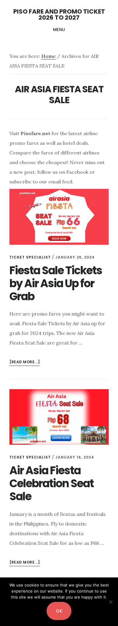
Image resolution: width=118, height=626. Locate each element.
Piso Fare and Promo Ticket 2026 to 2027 (59, 14)
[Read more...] (24, 362)
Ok (59, 611)
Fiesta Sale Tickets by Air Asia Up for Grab (55, 283)
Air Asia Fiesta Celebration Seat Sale (51, 483)
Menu (59, 30)
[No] (110, 602)
